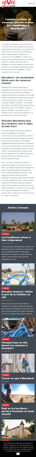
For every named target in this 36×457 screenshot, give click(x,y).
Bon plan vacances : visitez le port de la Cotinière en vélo (17, 294)
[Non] (34, 449)
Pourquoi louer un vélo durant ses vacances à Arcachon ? (15, 345)
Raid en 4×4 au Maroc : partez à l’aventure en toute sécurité (18, 411)
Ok (18, 454)
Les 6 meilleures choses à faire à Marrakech (16, 239)
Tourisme (5, 234)
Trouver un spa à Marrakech (18, 378)
